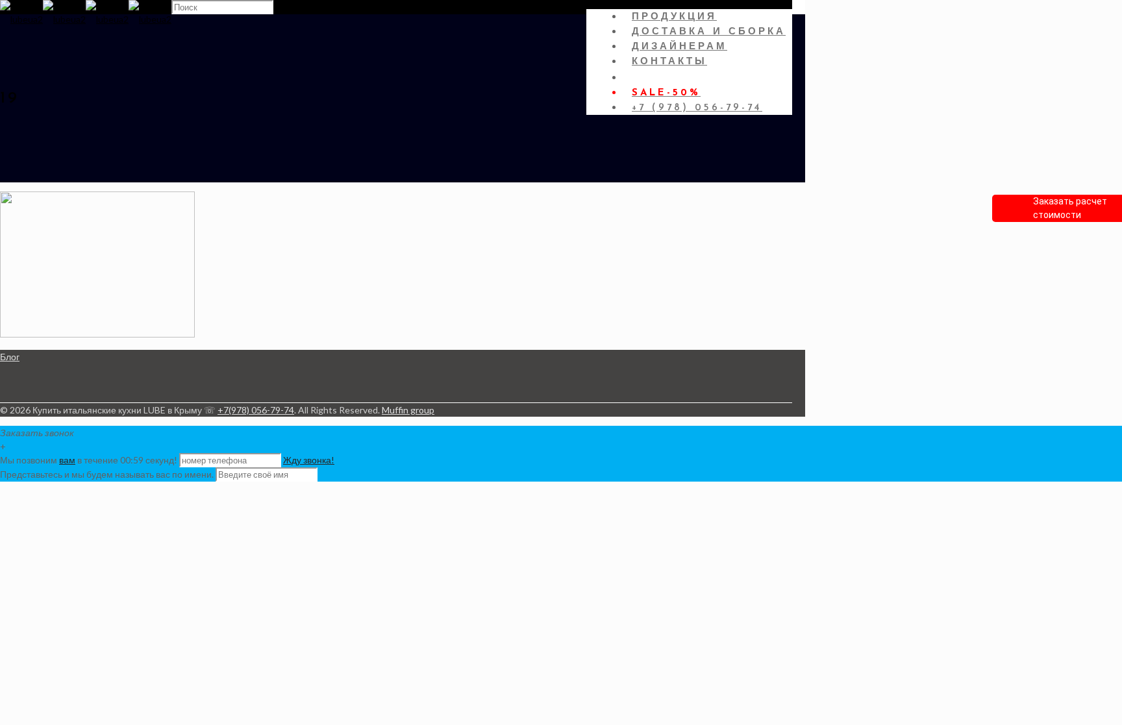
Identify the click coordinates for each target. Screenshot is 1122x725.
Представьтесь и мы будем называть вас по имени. (107, 474)
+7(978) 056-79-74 (256, 409)
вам (67, 459)
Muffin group (408, 409)
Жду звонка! (308, 459)
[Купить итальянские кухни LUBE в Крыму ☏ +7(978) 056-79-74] (85, 19)
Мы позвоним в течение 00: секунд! (89, 459)
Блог (9, 356)
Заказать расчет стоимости (1070, 208)
